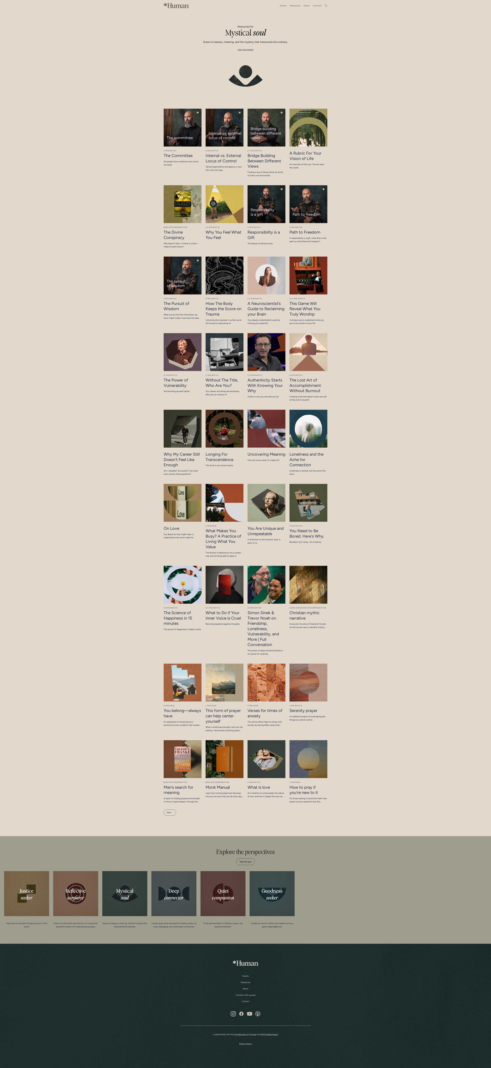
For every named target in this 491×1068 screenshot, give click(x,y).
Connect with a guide (245, 995)
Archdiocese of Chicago (245, 1034)
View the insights (245, 49)
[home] (176, 5)
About (306, 5)
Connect (317, 5)
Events (283, 5)
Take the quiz (245, 862)
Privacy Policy (245, 1044)
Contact (245, 1001)
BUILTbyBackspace (269, 1034)
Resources (295, 5)
